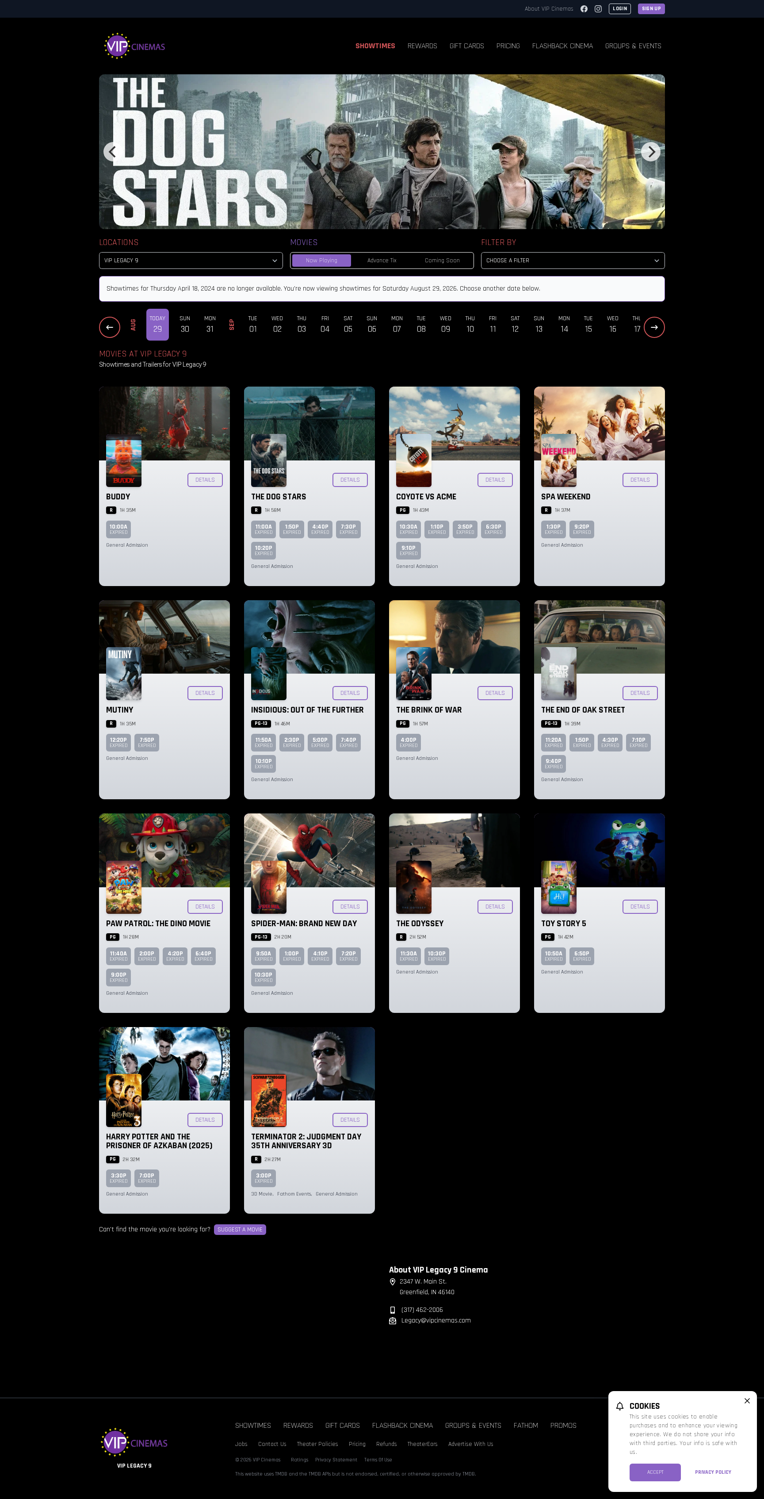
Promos (563, 1425)
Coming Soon (442, 261)
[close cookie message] (747, 1400)
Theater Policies (317, 1444)
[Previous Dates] (109, 327)
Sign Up (651, 8)
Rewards (422, 46)
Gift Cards (467, 46)
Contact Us (272, 1444)
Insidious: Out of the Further (307, 710)
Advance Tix (382, 261)
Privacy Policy (713, 1472)
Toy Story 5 (563, 923)
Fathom (526, 1425)
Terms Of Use (378, 1460)
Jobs (241, 1444)
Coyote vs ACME (426, 496)
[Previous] (113, 151)
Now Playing (321, 261)
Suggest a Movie (240, 1230)
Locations (119, 242)
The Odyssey (419, 923)
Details (205, 480)
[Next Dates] (654, 327)
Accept (655, 1472)
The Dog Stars (278, 496)
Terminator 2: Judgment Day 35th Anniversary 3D (306, 1141)
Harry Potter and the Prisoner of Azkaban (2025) (159, 1141)
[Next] (651, 151)
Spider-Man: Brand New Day (304, 923)
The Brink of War (429, 710)
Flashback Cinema (562, 46)
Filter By (498, 242)
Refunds (386, 1444)
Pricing (508, 46)
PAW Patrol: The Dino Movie (158, 923)
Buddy (118, 496)
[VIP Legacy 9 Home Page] (135, 46)
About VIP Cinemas (549, 9)
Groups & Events (633, 46)
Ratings (299, 1460)
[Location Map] (237, 1319)
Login (620, 8)
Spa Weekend (566, 496)
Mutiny (119, 710)
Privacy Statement (336, 1460)
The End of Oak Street (583, 710)
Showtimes (375, 46)
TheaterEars (423, 1444)
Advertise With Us (470, 1444)
